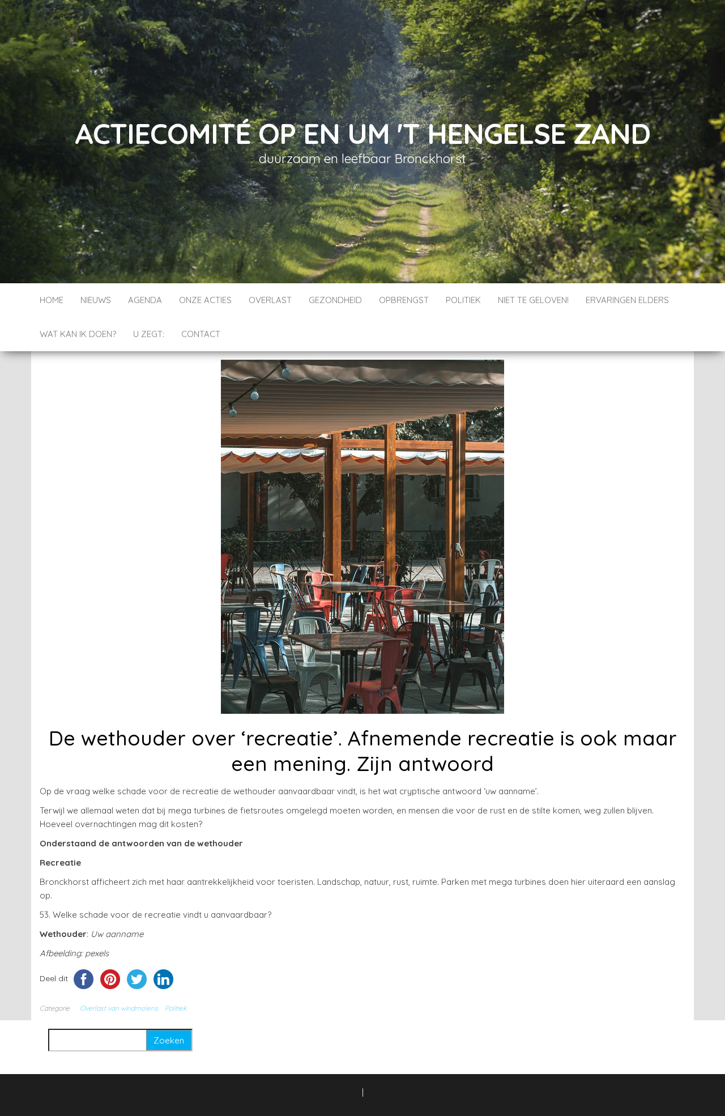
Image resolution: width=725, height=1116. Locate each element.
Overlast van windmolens (119, 1008)
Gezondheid (335, 300)
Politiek (463, 300)
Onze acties (205, 300)
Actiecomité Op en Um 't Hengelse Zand (362, 133)
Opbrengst (404, 300)
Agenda (145, 300)
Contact (200, 334)
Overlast (270, 300)
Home (51, 300)
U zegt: (148, 334)
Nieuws (95, 300)
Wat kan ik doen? (78, 334)
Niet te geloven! (533, 300)
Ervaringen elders (627, 300)
